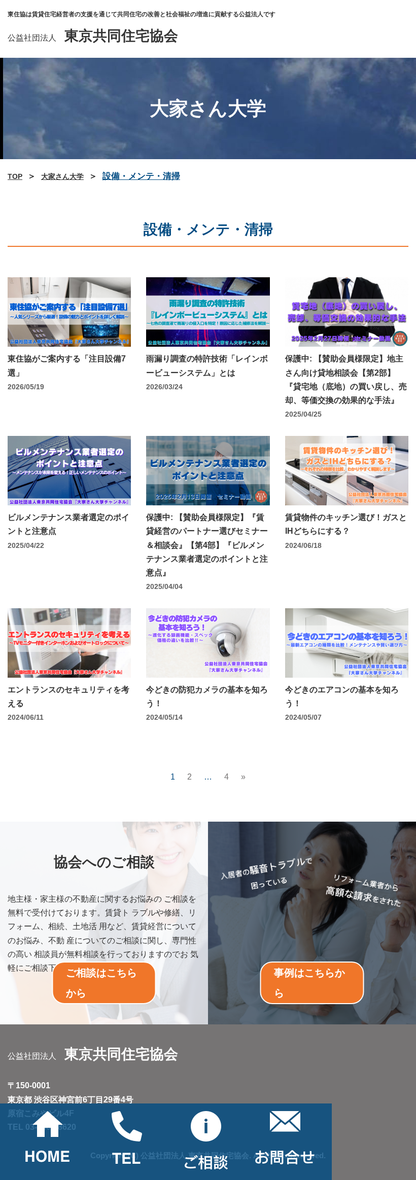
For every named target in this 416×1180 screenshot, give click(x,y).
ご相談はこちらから (101, 983)
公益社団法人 (93, 37)
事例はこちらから (309, 983)
